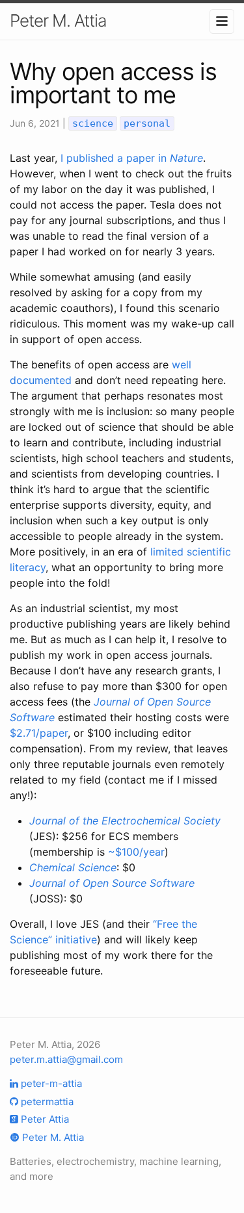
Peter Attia (43, 1119)
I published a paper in (132, 157)
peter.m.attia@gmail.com (66, 1059)
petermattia (46, 1101)
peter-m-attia (50, 1083)
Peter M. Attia (58, 20)
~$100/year (136, 851)
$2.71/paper (39, 732)
